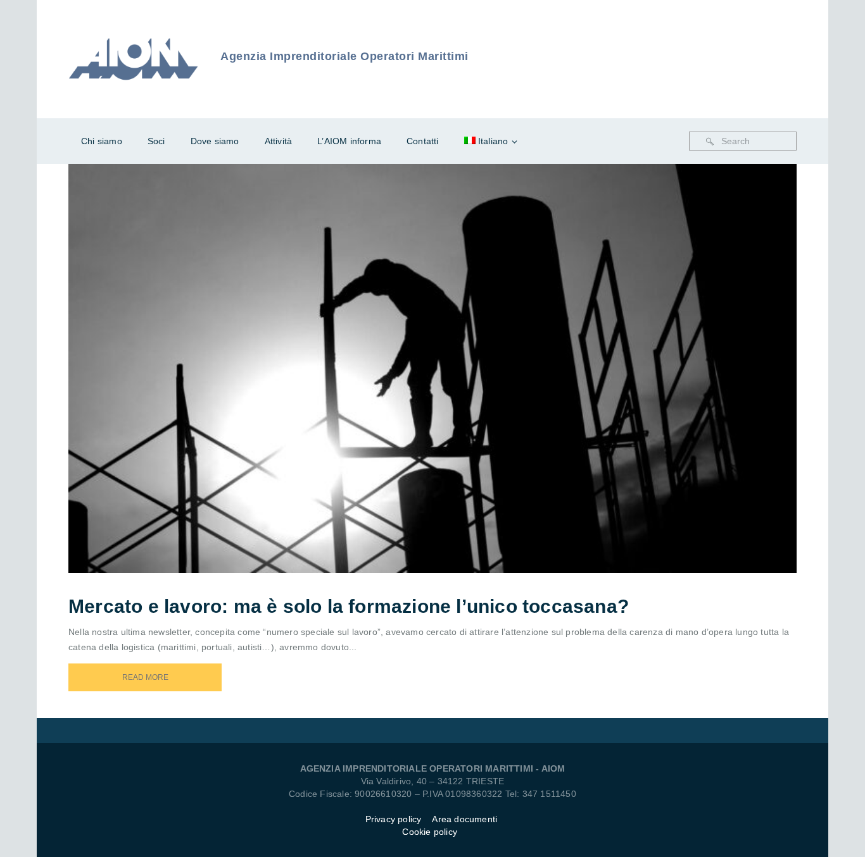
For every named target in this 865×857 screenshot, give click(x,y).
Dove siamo (215, 141)
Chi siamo (101, 141)
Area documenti (466, 819)
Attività (279, 141)
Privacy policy (393, 819)
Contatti (423, 141)
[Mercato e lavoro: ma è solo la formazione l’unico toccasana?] (450, 352)
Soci (156, 141)
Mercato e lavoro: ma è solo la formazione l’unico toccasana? (348, 606)
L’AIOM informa (349, 141)
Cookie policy (429, 832)
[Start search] (710, 141)
